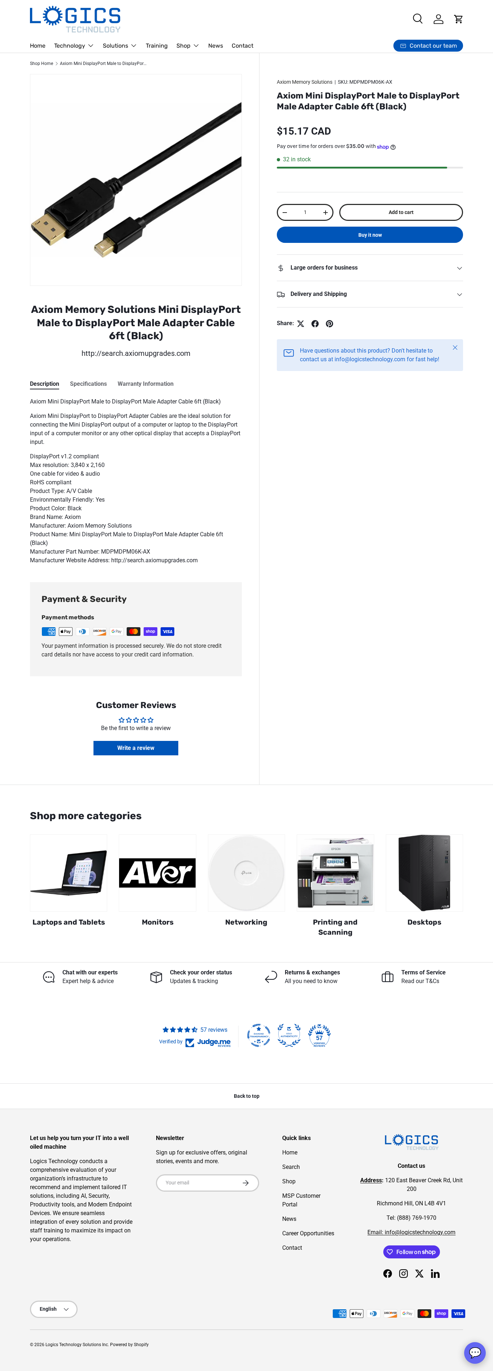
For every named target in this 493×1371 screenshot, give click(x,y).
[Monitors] (157, 873)
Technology (69, 45)
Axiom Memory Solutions (304, 82)
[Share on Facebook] (315, 323)
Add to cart (401, 212)
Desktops (424, 922)
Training (157, 45)
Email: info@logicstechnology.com (411, 1232)
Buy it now (370, 235)
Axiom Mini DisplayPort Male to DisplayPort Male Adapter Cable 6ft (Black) (103, 63)
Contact (242, 45)
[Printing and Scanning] (335, 873)
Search (291, 1166)
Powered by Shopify (129, 1344)
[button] (459, 19)
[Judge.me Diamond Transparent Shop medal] (258, 1035)
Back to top (246, 1096)
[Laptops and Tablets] (68, 873)
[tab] (44, 384)
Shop (183, 45)
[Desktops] (424, 873)
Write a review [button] (135, 748)
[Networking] (246, 873)
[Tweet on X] (300, 323)
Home (37, 45)
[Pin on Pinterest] (329, 323)
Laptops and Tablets (68, 922)
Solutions (115, 45)
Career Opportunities (308, 1233)
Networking (246, 922)
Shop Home (41, 63)
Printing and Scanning (335, 927)
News (215, 45)
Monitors (158, 922)
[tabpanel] (136, 481)
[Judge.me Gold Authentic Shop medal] (289, 1035)
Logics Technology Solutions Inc (76, 1344)
